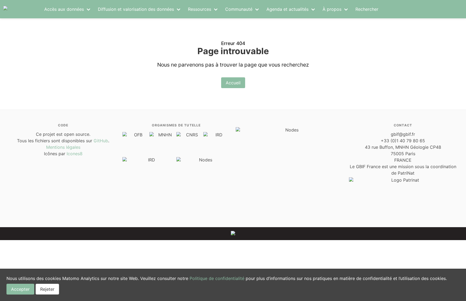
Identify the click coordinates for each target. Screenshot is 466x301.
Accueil (233, 82)
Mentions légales (63, 147)
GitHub (101, 140)
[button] (68, 9)
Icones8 (75, 153)
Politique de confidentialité (217, 278)
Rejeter (47, 289)
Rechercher (366, 9)
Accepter (20, 289)
